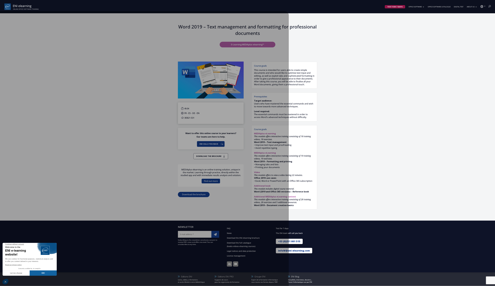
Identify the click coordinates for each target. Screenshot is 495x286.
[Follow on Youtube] (235, 264)
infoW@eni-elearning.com (294, 250)
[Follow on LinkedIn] (229, 264)
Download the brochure (208, 156)
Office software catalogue (439, 7)
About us (471, 7)
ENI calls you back (209, 144)
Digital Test (458, 7)
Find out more (211, 181)
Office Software (415, 7)
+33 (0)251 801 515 (289, 241)
